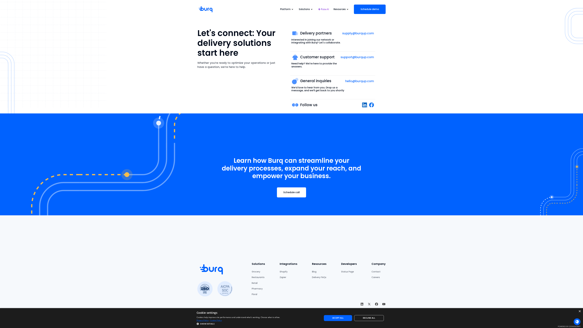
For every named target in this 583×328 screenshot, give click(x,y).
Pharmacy (257, 288)
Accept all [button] (338, 318)
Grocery (256, 271)
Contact (376, 271)
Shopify (284, 271)
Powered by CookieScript (569, 326)
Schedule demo (370, 9)
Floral (254, 294)
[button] (287, 9)
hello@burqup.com (359, 81)
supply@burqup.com (358, 33)
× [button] (579, 311)
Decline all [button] (369, 318)
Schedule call (291, 192)
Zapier (283, 277)
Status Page (347, 271)
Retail (254, 283)
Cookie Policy (216, 320)
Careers (376, 277)
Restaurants (258, 277)
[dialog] (291, 318)
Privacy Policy (203, 320)
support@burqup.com (357, 57)
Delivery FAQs (319, 277)
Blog (314, 271)
